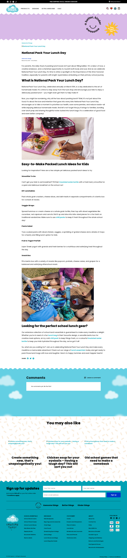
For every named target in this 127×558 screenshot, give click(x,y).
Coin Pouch (47, 528)
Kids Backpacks (48, 518)
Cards (69, 518)
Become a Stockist (94, 531)
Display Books (28, 531)
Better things (68, 505)
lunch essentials (78, 350)
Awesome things (27, 43)
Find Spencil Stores (94, 544)
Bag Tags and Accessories (52, 522)
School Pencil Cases (30, 522)
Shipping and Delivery (95, 538)
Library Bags (48, 534)
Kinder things (84, 505)
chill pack (54, 338)
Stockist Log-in (93, 534)
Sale (59, 9)
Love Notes (70, 528)
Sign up (113, 495)
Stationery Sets (71, 538)
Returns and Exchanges (96, 541)
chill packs (60, 217)
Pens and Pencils (72, 534)
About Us (91, 518)
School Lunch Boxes (30, 525)
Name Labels (28, 538)
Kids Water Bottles (29, 528)
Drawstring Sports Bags (51, 531)
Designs (35, 9)
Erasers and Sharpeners (74, 522)
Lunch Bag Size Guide (50, 541)
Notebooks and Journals (74, 531)
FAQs (90, 525)
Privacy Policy (103, 557)
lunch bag (52, 335)
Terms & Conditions (115, 557)
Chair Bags (47, 525)
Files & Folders (71, 525)
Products (25, 9)
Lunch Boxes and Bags (51, 538)
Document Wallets (30, 534)
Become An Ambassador (96, 547)
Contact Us (92, 522)
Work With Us (93, 528)
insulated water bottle (69, 182)
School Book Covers (30, 518)
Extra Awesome (48, 9)
